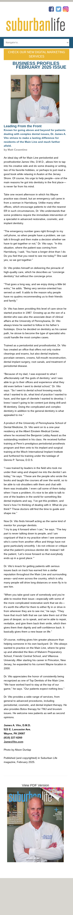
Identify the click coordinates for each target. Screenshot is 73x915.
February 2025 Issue (41, 67)
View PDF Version (35, 785)
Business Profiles (36, 63)
